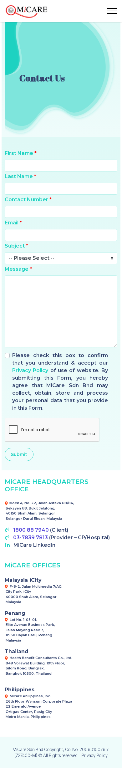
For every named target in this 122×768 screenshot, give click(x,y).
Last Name (20, 176)
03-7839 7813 (30, 537)
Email (13, 223)
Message (18, 269)
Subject (16, 246)
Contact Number (28, 199)
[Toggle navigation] (112, 11)
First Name (21, 153)
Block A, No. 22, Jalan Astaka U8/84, (41, 503)
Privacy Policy (30, 370)
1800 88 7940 (31, 530)
